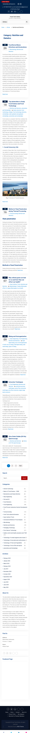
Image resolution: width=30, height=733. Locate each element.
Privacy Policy (12, 714)
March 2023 (6, 563)
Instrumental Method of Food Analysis (13, 519)
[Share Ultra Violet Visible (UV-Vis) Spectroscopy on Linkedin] (19, 732)
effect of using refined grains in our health (13, 288)
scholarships (6, 114)
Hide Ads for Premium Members (16, 716)
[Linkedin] (15, 11)
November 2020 (7, 571)
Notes (12, 712)
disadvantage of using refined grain (18, 286)
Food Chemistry (7, 502)
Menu (5, 22)
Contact (18, 712)
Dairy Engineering (14, 338)
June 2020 (6, 584)
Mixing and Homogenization (17, 336)
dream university (17, 110)
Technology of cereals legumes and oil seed (14, 537)
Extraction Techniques (16, 382)
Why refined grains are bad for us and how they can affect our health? (17, 280)
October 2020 (7, 574)
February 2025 (7, 558)
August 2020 (7, 579)
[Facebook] (9, 11)
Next (20, 465)
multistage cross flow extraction (11, 390)
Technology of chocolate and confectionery (14, 540)
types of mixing (12, 346)
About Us (24, 712)
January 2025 (7, 561)
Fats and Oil (6, 499)
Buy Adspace (21, 714)
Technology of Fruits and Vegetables (13, 543)
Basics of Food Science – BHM (11, 491)
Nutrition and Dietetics (15, 108)
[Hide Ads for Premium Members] (21, 11)
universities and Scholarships (11, 548)
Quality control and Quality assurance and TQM (15, 533)
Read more (5, 94)
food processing (14, 213)
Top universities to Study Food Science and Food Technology (17, 104)
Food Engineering (23, 338)
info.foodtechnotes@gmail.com (20, 7)
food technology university (19, 112)
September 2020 (8, 576)
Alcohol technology (8, 488)
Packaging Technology (9, 527)
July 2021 (6, 569)
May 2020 (6, 587)
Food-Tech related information (11, 514)
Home (6, 712)
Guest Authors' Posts (15, 284)
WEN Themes (20, 726)
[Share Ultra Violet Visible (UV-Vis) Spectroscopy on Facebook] (4, 732)
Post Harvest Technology (10, 530)
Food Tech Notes (15, 16)
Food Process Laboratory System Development (15, 507)
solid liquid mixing (18, 344)
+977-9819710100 (7, 7)
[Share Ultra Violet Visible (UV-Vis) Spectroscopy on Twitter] (11, 732)
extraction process (20, 386)
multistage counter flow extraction (17, 388)
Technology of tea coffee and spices (13, 545)
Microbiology (13, 49)
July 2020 (6, 582)
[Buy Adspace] (18, 11)
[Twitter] (12, 11)
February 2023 (7, 566)
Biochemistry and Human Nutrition (12, 494)
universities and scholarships (16, 116)
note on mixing (9, 344)
